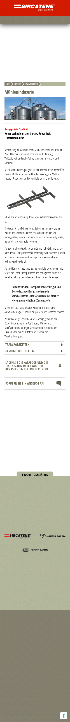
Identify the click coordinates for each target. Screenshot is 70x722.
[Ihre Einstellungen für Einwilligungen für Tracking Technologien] (63, 715)
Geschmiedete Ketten (19, 351)
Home (8, 84)
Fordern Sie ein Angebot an (24, 383)
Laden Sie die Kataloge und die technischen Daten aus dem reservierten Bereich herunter (26, 365)
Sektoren (18, 84)
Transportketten (17, 344)
